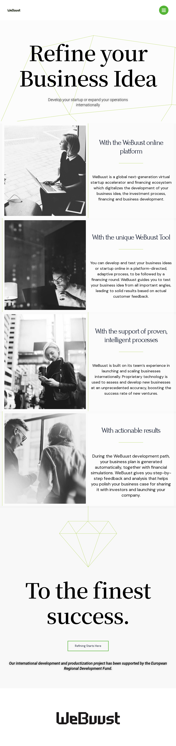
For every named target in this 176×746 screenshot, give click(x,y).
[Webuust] (14, 10)
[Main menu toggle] (163, 10)
